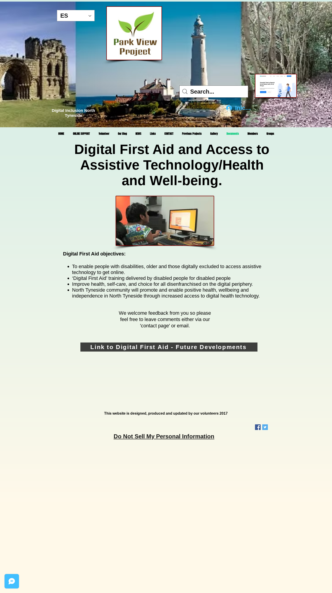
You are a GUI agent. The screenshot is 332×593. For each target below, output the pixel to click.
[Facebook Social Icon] (258, 427)
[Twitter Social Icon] (265, 427)
